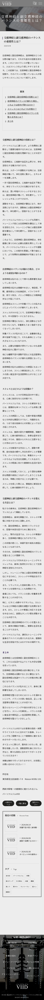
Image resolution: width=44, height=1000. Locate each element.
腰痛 (32, 881)
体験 (27, 876)
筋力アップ (9, 881)
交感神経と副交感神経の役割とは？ (23, 96)
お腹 (26, 881)
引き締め (19, 881)
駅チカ (15, 887)
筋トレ (34, 887)
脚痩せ (8, 892)
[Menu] (40, 3)
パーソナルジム (18, 876)
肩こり (8, 887)
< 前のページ (8, 803)
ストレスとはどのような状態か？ (22, 108)
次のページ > (35, 803)
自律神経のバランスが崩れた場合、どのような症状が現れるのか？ (23, 102)
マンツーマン (25, 887)
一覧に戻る (22, 803)
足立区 (8, 876)
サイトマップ (33, 976)
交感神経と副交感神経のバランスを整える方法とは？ (23, 115)
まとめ (10, 121)
